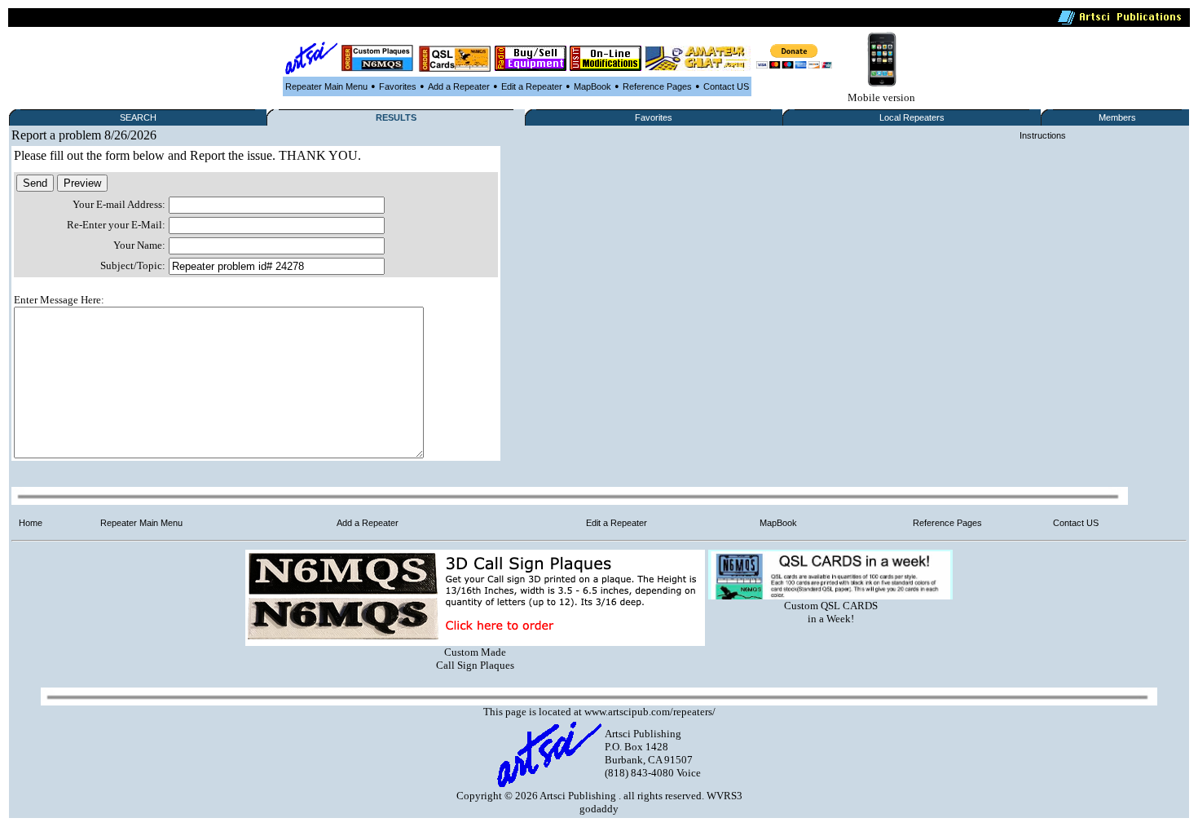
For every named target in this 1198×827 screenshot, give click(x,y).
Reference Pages (657, 86)
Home (30, 523)
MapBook (592, 86)
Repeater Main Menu (326, 86)
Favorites (397, 86)
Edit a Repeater (531, 86)
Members (1117, 117)
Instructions (1043, 135)
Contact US (726, 86)
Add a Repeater (459, 86)
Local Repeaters (912, 117)
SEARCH (138, 117)
